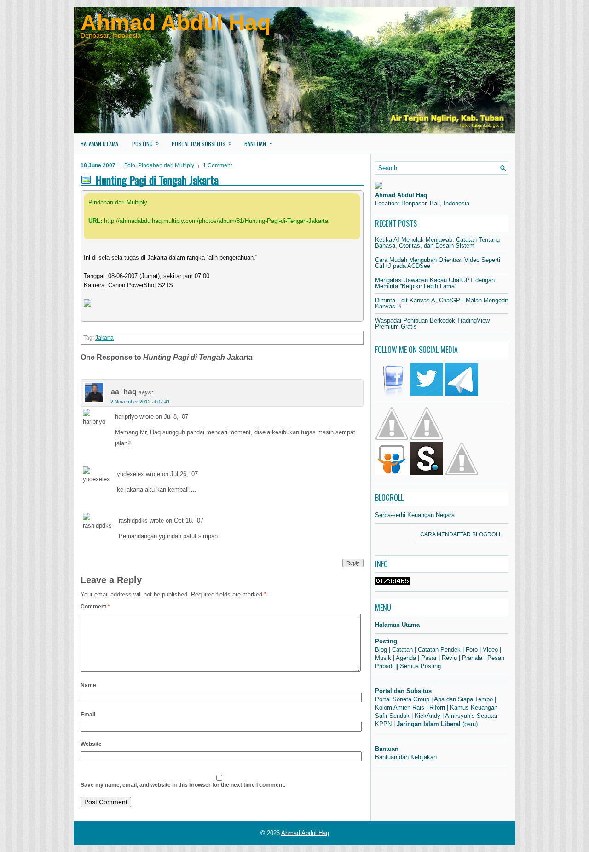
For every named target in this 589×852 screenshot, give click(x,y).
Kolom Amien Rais (399, 707)
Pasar (429, 657)
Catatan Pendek (439, 649)
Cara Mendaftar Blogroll (461, 534)
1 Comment (217, 165)
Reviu (449, 657)
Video (490, 649)
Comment (95, 606)
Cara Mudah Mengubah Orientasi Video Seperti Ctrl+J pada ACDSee (437, 262)
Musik (383, 657)
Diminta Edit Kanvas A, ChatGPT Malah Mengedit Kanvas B (441, 303)
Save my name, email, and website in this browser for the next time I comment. (183, 785)
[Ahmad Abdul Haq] (378, 186)
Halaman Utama (99, 144)
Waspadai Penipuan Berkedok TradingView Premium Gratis (432, 323)
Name (88, 685)
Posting (145, 143)
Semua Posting (420, 666)
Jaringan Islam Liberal (429, 724)
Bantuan (258, 143)
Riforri (437, 707)
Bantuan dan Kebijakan (406, 757)
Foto (129, 165)
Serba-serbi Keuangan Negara (415, 514)
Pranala (472, 657)
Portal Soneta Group (402, 699)
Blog (381, 649)
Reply (352, 563)
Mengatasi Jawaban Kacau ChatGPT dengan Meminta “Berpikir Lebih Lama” (435, 283)
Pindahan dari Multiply (166, 165)
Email (88, 714)
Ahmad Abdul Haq (176, 23)
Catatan (402, 649)
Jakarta (104, 338)
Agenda (406, 657)
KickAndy (427, 715)
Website (91, 744)
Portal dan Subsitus (201, 143)
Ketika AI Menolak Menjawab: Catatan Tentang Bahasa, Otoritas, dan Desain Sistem (437, 242)
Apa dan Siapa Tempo (463, 699)
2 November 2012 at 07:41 (140, 401)
